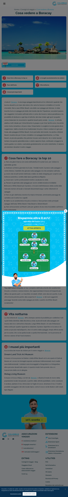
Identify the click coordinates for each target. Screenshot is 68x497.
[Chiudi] (65, 489)
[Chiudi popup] (65, 211)
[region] (34, 491)
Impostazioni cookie (15, 494)
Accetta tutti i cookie (29, 494)
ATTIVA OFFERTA (34, 228)
